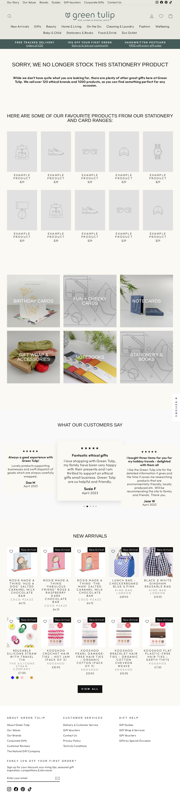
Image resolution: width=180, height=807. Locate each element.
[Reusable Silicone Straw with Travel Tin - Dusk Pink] (22, 677)
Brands (44, 2)
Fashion (144, 26)
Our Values (29, 2)
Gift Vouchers (72, 2)
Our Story (13, 2)
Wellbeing (162, 26)
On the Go (94, 26)
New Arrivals (20, 26)
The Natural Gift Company (23, 751)
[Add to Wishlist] (11, 551)
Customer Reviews (18, 746)
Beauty (51, 26)
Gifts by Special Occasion (135, 740)
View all (90, 688)
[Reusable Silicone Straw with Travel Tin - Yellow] (31, 677)
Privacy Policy (72, 740)
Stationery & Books (79, 33)
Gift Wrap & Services (132, 730)
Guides (56, 2)
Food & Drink (107, 33)
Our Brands (14, 735)
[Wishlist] (161, 16)
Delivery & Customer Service (80, 725)
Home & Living (72, 26)
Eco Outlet (129, 33)
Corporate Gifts (94, 2)
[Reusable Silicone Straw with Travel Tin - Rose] (26, 677)
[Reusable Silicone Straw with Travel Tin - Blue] (12, 677)
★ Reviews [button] (176, 407)
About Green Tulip (18, 725)
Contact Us (114, 2)
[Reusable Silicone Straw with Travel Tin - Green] (17, 677)
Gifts (37, 26)
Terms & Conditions (75, 746)
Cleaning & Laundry (120, 26)
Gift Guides (126, 725)
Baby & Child (52, 33)
